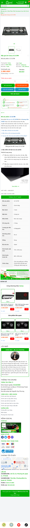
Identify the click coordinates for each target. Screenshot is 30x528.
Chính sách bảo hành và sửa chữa (10, 403)
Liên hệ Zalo (22, 89)
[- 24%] (8, 325)
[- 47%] (22, 295)
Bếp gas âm (12, 119)
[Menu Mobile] (2, 2)
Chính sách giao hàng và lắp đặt (9, 405)
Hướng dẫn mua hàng (6, 410)
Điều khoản (4, 412)
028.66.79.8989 (10, 482)
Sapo (18, 495)
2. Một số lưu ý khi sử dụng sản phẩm (10, 133)
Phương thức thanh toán (7, 414)
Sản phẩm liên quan (15, 315)
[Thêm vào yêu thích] (28, 55)
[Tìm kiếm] (27, 6)
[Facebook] (2, 437)
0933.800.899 (21, 3)
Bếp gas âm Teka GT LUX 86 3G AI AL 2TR (7, 334)
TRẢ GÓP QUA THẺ (22, 85)
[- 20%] (8, 295)
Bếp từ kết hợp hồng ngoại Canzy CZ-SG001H (21, 305)
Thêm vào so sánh (6, 78)
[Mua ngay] (14, 295)
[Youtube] (9, 437)
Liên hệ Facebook (8, 89)
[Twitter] (5, 437)
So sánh (3, 311)
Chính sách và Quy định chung (9, 398)
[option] (15, 31)
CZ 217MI (12, 116)
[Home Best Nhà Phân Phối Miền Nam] (9, 2)
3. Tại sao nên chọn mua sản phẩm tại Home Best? (14, 135)
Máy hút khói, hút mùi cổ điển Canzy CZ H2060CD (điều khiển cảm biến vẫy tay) (7, 305)
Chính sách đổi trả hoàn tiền (8, 400)
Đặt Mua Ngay (8, 85)
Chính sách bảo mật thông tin (8, 396)
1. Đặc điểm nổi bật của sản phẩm (9, 130)
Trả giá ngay (15, 94)
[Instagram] (12, 437)
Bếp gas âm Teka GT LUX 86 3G (21, 334)
